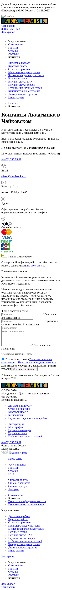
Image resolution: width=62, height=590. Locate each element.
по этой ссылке (36, 265)
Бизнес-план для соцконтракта (26, 75)
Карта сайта (15, 458)
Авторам (13, 53)
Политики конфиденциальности (37, 362)
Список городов (17, 486)
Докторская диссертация (22, 94)
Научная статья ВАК (20, 81)
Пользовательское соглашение (26, 504)
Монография (15, 427)
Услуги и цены (17, 464)
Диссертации (16, 424)
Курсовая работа (18, 65)
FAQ (11, 473)
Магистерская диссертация (24, 72)
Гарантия (13, 47)
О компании (15, 44)
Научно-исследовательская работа (28, 418)
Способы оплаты (18, 479)
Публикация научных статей (25, 87)
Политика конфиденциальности (27, 501)
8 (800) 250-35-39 (11, 28)
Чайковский (8, 25)
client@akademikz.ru (13, 176)
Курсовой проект (18, 411)
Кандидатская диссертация (24, 90)
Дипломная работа (19, 62)
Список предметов (19, 482)
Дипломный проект (20, 405)
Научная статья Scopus (21, 84)
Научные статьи (17, 78)
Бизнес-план (15, 415)
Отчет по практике (19, 69)
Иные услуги (16, 97)
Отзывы (13, 50)
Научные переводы (19, 430)
